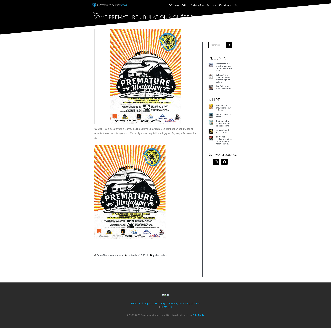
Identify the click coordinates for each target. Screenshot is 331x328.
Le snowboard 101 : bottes (222, 131)
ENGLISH (135, 303)
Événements (174, 5)
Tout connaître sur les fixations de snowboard (223, 123)
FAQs (163, 303)
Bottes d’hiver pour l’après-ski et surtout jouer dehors (223, 78)
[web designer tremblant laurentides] (163, 295)
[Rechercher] (229, 45)
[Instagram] (216, 162)
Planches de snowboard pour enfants (223, 107)
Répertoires (224, 5)
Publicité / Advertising (179, 303)
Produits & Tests (197, 5)
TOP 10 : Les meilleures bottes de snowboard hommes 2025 (224, 140)
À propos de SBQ (150, 303)
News (95, 13)
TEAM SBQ (166, 307)
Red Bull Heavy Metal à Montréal (223, 87)
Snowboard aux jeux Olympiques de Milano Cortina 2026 (224, 67)
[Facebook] (224, 162)
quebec (156, 255)
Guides (185, 5)
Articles (210, 5)
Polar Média (198, 315)
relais (164, 255)
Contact (196, 303)
